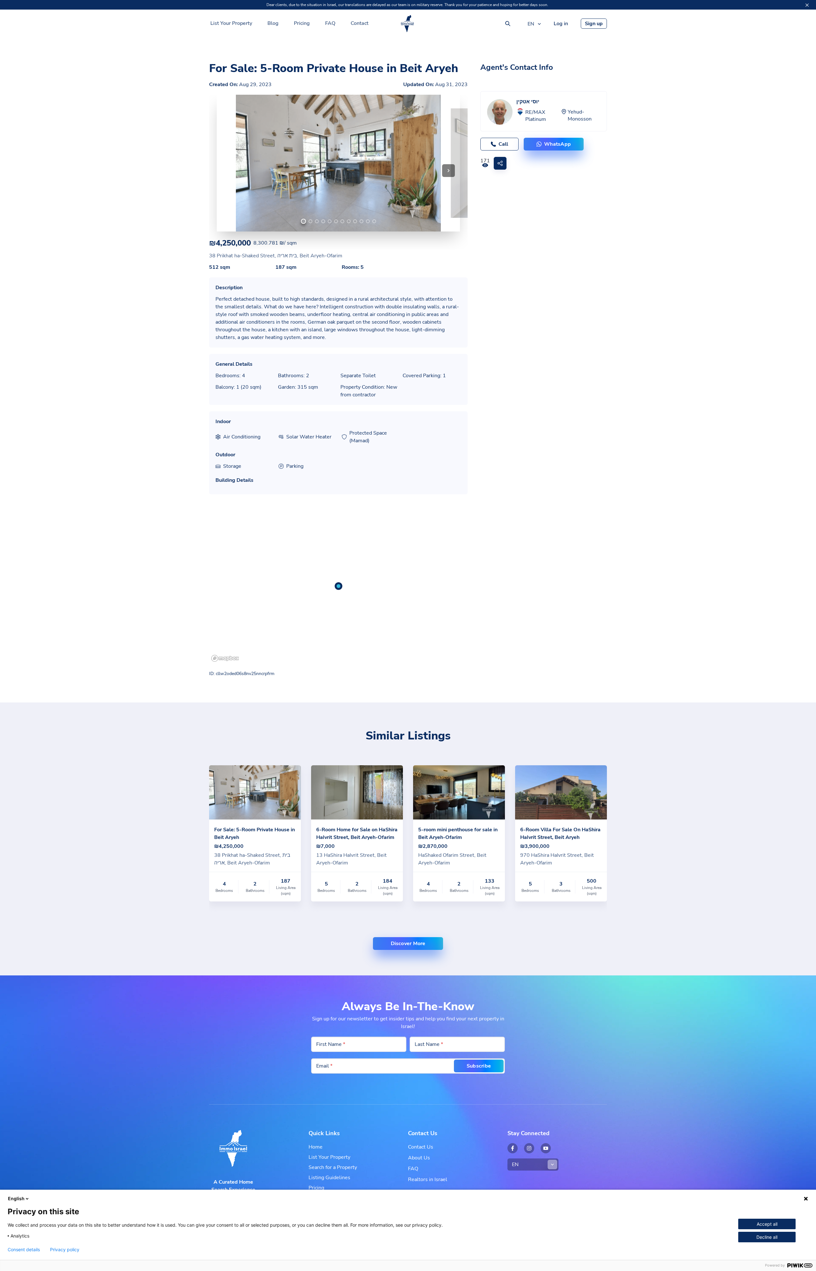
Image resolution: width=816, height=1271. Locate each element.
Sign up (594, 23)
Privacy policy (64, 1249)
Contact (359, 23)
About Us (419, 1157)
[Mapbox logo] (225, 658)
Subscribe (479, 1065)
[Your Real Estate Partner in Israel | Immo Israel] (407, 24)
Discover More (408, 943)
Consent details (24, 1249)
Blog (273, 23)
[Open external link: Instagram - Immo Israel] (529, 1148)
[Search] (507, 23)
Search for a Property (333, 1167)
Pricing (302, 23)
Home (316, 1146)
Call (503, 144)
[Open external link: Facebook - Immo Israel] (512, 1148)
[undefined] (303, 221)
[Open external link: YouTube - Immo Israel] (546, 1148)
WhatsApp (557, 144)
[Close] (807, 5)
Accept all (767, 1224)
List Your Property (231, 23)
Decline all (766, 1237)
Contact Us (420, 1146)
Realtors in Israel (427, 1179)
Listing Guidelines (329, 1177)
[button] (448, 170)
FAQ (330, 23)
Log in (561, 23)
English (16, 1198)
